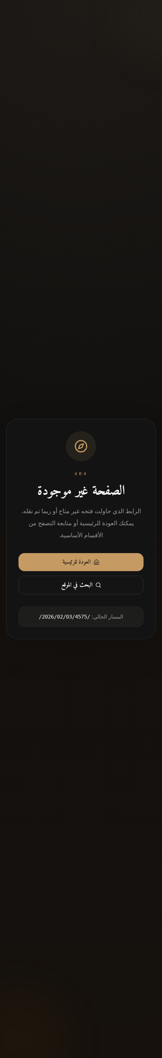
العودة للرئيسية (76, 562)
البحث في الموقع (76, 585)
